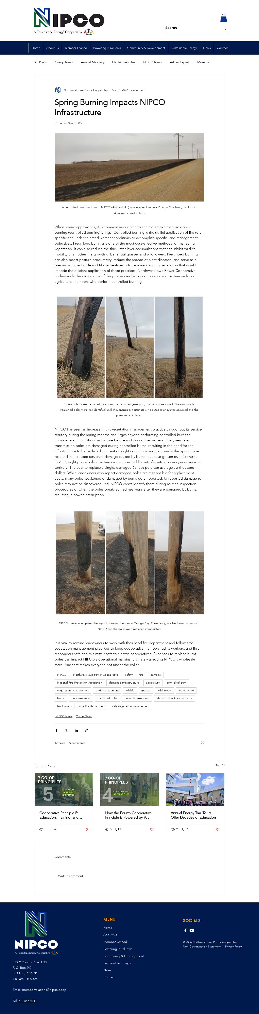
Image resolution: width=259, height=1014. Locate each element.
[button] (223, 18)
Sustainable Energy (117, 963)
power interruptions (137, 698)
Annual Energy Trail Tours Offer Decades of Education (193, 815)
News (107, 970)
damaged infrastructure (124, 682)
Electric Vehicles (123, 62)
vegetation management (73, 690)
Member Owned (115, 942)
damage (155, 674)
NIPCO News (152, 62)
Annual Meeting (92, 62)
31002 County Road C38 (30, 962)
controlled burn (177, 682)
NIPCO (61, 674)
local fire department (92, 706)
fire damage (186, 690)
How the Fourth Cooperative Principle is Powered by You (128, 815)
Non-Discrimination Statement (202, 946)
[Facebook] (185, 930)
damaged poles (108, 698)
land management (107, 690)
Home (108, 928)
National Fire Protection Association (79, 682)
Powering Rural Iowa (117, 949)
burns (61, 698)
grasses (146, 690)
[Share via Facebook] (56, 730)
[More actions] (202, 90)
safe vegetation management (131, 706)
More (201, 62)
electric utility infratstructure (174, 698)
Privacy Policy (233, 946)
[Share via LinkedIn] (76, 730)
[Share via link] (86, 730)
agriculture (153, 682)
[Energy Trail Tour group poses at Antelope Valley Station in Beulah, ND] (195, 789)
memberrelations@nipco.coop (44, 990)
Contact (109, 977)
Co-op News (64, 62)
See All (220, 765)
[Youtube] (191, 930)
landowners (64, 706)
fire (141, 674)
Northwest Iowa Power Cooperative (95, 674)
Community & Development (123, 956)
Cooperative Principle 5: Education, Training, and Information (59, 815)
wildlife (130, 690)
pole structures (81, 698)
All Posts (40, 62)
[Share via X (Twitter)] (66, 730)
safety (129, 674)
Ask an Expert (179, 62)
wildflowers (165, 690)
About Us (110, 935)
